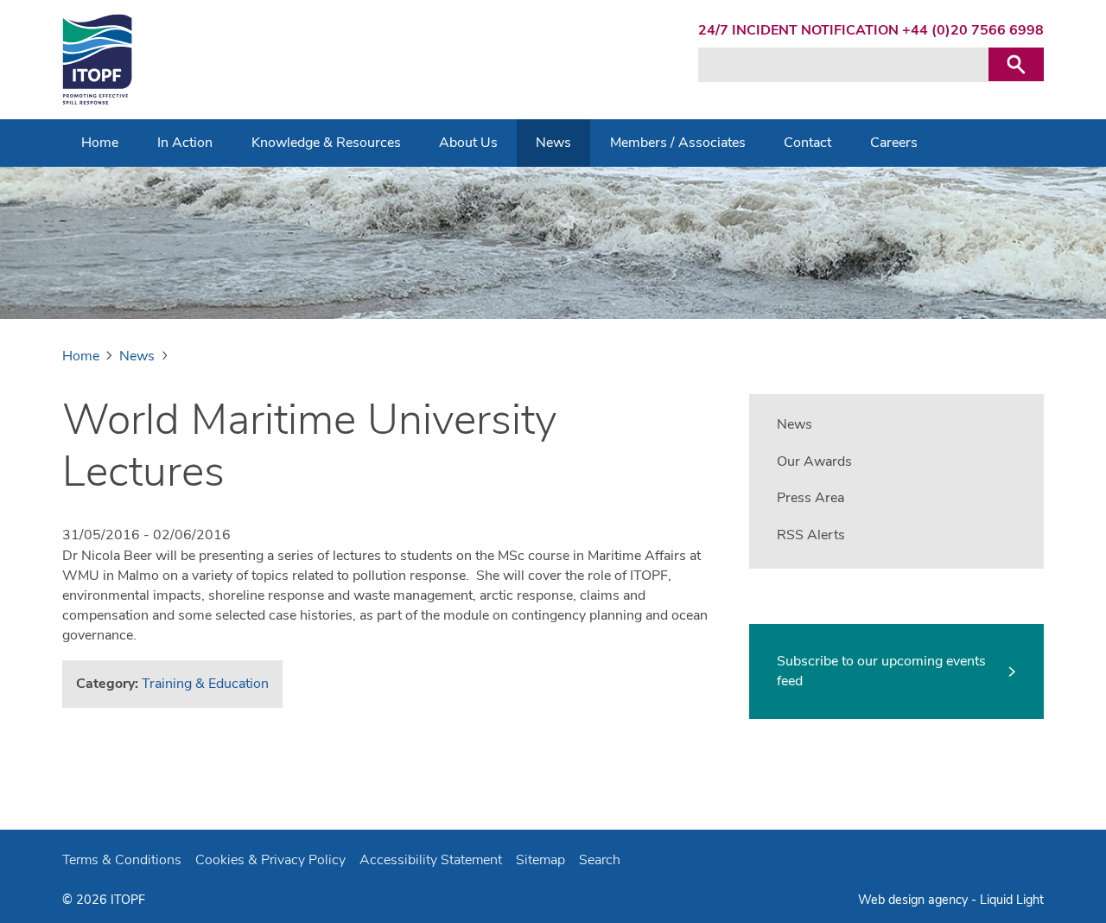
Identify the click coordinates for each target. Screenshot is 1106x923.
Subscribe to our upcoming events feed (881, 671)
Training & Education (205, 683)
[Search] (1016, 64)
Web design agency (914, 899)
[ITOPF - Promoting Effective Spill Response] (97, 59)
